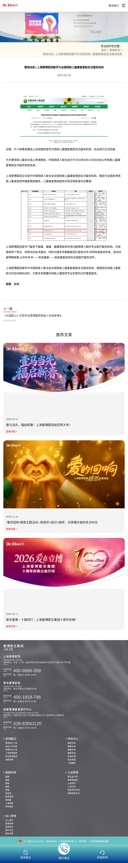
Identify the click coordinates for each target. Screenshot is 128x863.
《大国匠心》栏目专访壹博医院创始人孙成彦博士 (32, 315)
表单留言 (25, 857)
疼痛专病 (72, 756)
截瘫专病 (72, 750)
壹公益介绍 (73, 777)
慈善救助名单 (74, 793)
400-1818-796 (27, 697)
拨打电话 (64, 858)
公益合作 (72, 786)
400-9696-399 (27, 670)
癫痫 (7, 786)
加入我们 (9, 820)
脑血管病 (9, 796)
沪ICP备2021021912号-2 (34, 841)
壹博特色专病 (11, 750)
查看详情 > (11, 431)
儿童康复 (72, 763)
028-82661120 (27, 723)
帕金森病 (72, 760)
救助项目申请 (74, 790)
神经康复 (9, 806)
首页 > (105, 50)
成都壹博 (9, 760)
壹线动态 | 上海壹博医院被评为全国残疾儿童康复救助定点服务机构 (82, 54)
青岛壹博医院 (11, 756)
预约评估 (9, 830)
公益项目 (72, 783)
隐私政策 (9, 833)
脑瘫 (7, 777)
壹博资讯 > (115, 50)
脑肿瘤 (8, 800)
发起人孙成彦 (11, 746)
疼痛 (7, 790)
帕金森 (8, 793)
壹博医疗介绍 (11, 743)
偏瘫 (7, 780)
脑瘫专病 (72, 743)
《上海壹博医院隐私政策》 (99, 841)
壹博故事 (9, 823)
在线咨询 (102, 857)
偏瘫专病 (72, 746)
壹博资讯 (9, 827)
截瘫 (7, 783)
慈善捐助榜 (73, 780)
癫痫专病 (72, 753)
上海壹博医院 (11, 753)
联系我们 (114, 5)
